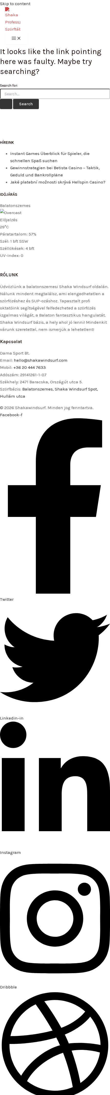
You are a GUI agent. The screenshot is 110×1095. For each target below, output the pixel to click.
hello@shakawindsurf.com (41, 360)
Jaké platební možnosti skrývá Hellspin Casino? (57, 182)
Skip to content (15, 3)
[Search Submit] (6, 104)
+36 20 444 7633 (29, 367)
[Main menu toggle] (16, 39)
